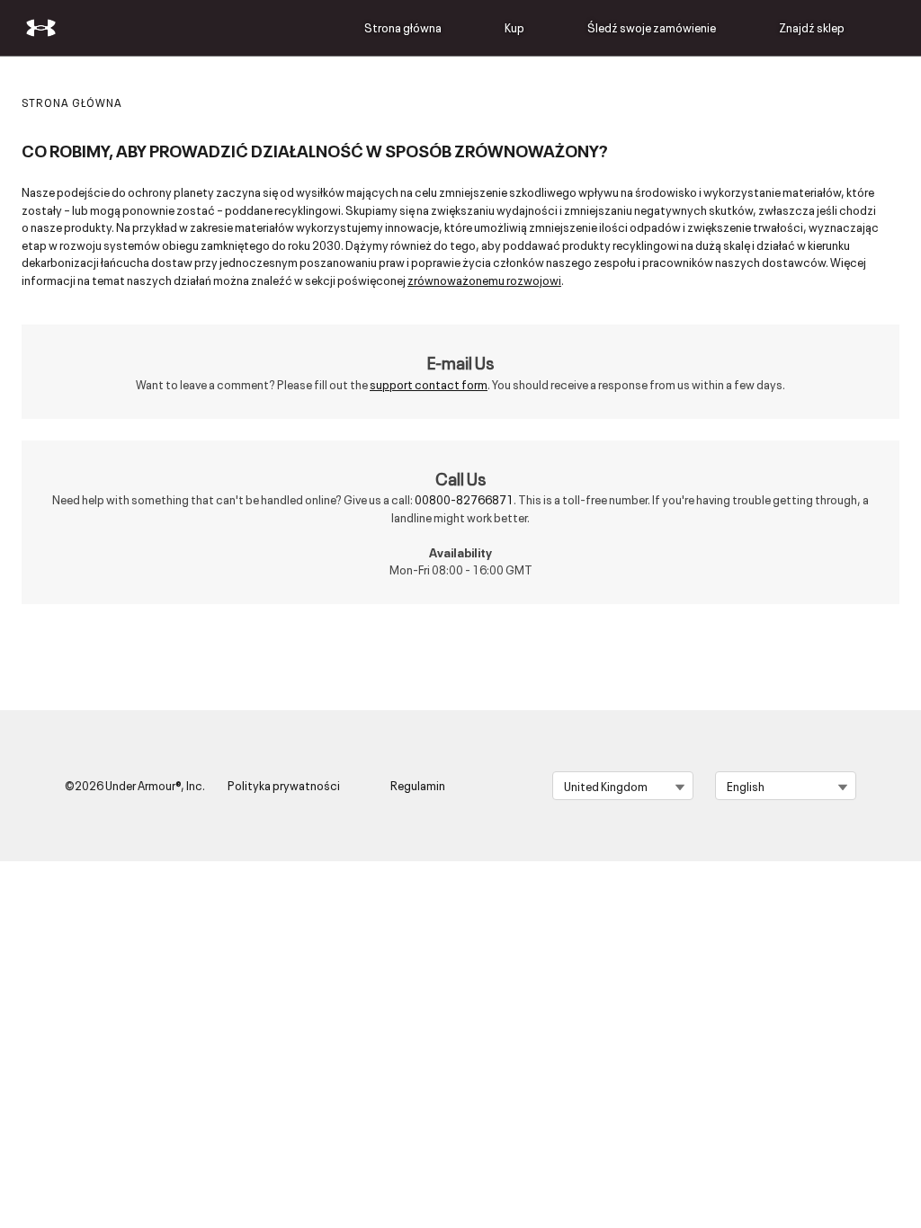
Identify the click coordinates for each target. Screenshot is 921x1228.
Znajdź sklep (812, 27)
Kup (514, 27)
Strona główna (403, 27)
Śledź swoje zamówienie (651, 27)
